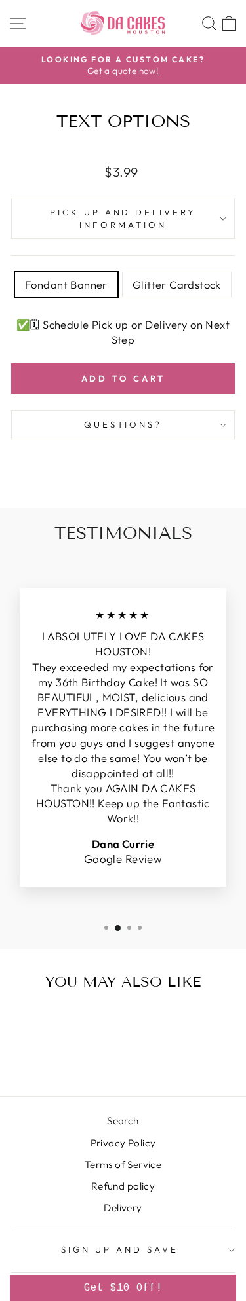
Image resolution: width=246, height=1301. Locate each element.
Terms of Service (123, 1164)
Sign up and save (119, 1249)
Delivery (123, 1207)
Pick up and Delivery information (123, 218)
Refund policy (123, 1186)
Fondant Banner (66, 284)
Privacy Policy (123, 1143)
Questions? (123, 424)
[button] (123, 1288)
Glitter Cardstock (177, 284)
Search (122, 1120)
